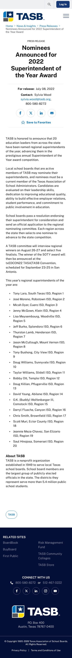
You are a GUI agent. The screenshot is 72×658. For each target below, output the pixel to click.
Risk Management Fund (50, 545)
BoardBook (10, 542)
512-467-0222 (52, 582)
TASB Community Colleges (50, 556)
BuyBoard (9, 549)
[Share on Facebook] (20, 113)
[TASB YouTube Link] (55, 591)
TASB (11, 514)
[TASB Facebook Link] (16, 591)
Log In (63, 4)
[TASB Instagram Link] (45, 591)
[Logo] (23, 16)
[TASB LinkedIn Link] (36, 591)
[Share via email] (52, 113)
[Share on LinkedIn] (41, 113)
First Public (10, 556)
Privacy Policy (19, 650)
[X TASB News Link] (26, 591)
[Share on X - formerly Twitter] (31, 113)
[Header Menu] (66, 16)
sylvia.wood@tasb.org (36, 99)
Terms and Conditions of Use (46, 650)
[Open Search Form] (49, 4)
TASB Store (46, 565)
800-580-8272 (26, 582)
